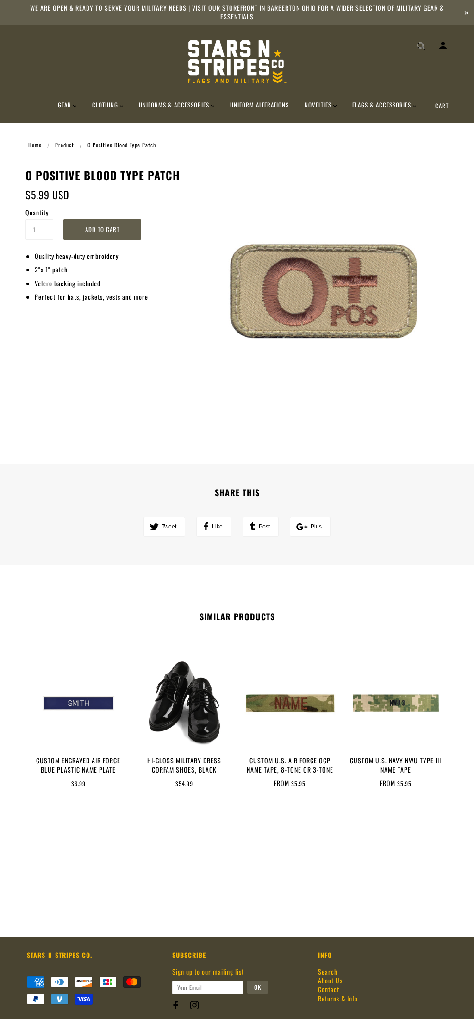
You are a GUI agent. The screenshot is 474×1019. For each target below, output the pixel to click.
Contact (328, 989)
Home (35, 145)
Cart (442, 105)
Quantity (37, 212)
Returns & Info (338, 998)
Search (327, 971)
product (64, 145)
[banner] (237, 61)
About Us (330, 980)
